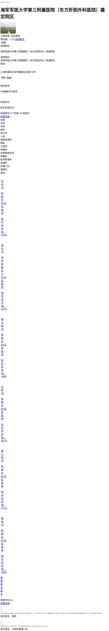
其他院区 (5, 46)
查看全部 (5, 116)
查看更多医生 (1, 585)
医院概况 (20, 39)
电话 (8, 77)
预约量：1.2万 (7, 39)
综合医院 (15, 36)
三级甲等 (5, 36)
